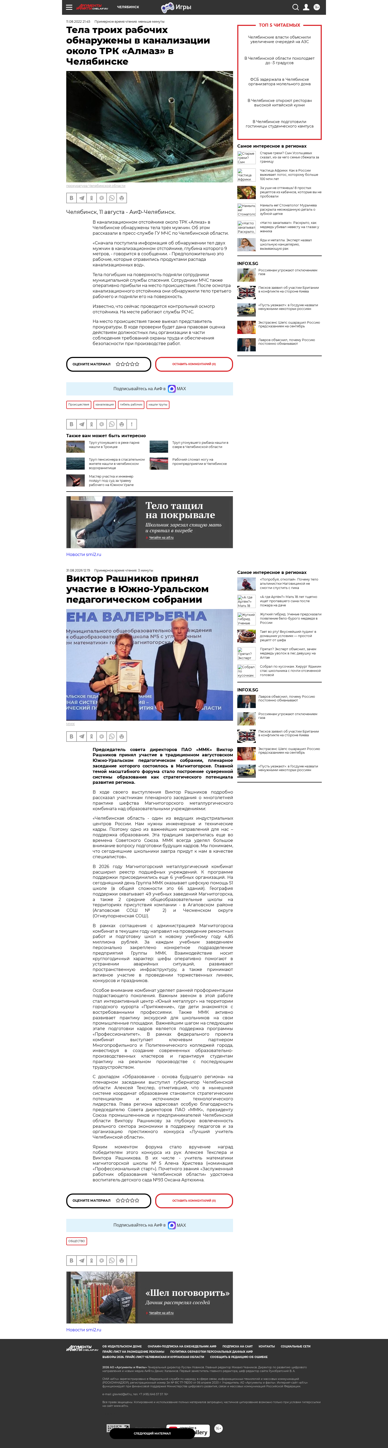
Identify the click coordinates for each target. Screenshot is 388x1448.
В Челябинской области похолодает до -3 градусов (279, 60)
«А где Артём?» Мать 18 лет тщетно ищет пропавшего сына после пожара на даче (288, 601)
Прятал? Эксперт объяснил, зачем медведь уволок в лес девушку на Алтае (288, 653)
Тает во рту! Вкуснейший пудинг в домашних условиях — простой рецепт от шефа (288, 636)
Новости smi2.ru (83, 554)
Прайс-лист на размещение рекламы (133, 1351)
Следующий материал (152, 1433)
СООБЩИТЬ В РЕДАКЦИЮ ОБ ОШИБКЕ (239, 1357)
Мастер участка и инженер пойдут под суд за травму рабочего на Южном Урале (111, 480)
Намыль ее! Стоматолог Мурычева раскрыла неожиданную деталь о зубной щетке (288, 209)
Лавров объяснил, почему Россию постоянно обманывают (286, 342)
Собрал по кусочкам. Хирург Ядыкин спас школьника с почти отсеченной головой (290, 670)
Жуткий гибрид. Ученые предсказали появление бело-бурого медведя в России (290, 618)
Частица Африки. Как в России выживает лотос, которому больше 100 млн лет (289, 174)
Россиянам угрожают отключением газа (287, 272)
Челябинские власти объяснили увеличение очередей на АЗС (279, 39)
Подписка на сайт (238, 1346)
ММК (70, 724)
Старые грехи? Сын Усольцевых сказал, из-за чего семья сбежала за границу (289, 157)
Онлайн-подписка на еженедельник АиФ (182, 1346)
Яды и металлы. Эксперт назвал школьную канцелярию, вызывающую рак (286, 244)
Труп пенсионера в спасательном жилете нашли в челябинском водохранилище (117, 463)
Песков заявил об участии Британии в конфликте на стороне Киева (288, 289)
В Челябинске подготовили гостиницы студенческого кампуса (280, 124)
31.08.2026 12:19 (78, 570)
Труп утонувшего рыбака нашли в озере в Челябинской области (200, 445)
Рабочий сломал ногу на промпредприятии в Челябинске (199, 461)
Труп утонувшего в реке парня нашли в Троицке (114, 445)
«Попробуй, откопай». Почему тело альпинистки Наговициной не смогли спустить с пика (289, 583)
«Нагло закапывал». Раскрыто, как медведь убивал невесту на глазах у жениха (289, 227)
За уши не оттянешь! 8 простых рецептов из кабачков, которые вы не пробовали (290, 192)
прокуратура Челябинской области (95, 186)
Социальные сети (295, 1346)
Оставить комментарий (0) (194, 364)
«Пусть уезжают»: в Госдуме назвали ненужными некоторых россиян (288, 307)
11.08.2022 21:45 (78, 21)
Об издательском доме (122, 1346)
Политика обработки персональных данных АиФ (211, 1351)
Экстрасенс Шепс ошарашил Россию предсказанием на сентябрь (289, 324)
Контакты (267, 1346)
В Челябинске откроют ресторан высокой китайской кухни (280, 102)
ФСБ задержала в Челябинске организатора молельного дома (279, 81)
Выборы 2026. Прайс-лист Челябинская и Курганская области (153, 1357)
